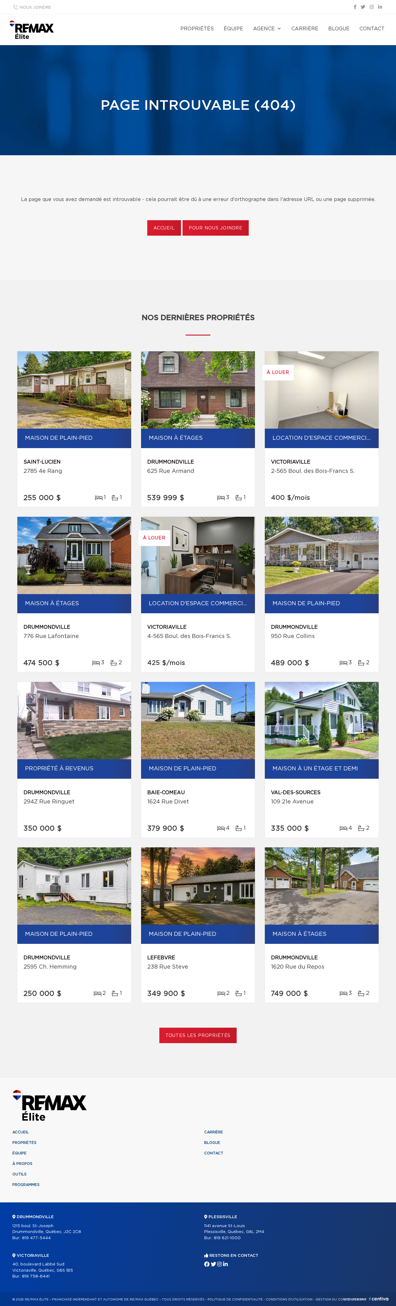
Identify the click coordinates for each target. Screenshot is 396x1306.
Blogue (339, 28)
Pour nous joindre (216, 228)
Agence (264, 28)
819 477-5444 (36, 1238)
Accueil (164, 228)
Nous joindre (35, 8)
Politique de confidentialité (235, 1299)
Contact (372, 28)
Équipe (233, 28)
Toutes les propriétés (198, 1036)
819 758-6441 (36, 1276)
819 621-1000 (227, 1238)
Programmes (26, 1185)
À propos (22, 1164)
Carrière (304, 28)
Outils (19, 1174)
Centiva (379, 1299)
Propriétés (197, 28)
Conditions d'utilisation (289, 1299)
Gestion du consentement (341, 1299)
